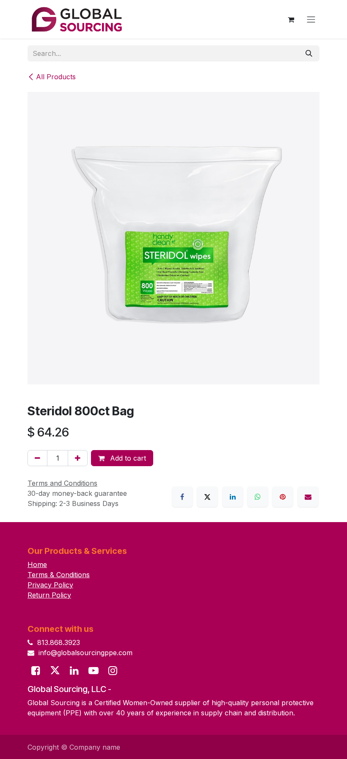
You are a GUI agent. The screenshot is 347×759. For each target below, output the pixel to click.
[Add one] (78, 458)
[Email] (308, 497)
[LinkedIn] (233, 497)
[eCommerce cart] (290, 19)
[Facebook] (182, 497)
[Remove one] (37, 458)
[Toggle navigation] (311, 19)
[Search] (308, 53)
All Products (56, 76)
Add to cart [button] (127, 458)
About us (128, 689)
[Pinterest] (283, 497)
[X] (207, 497)
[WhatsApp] (258, 497)
